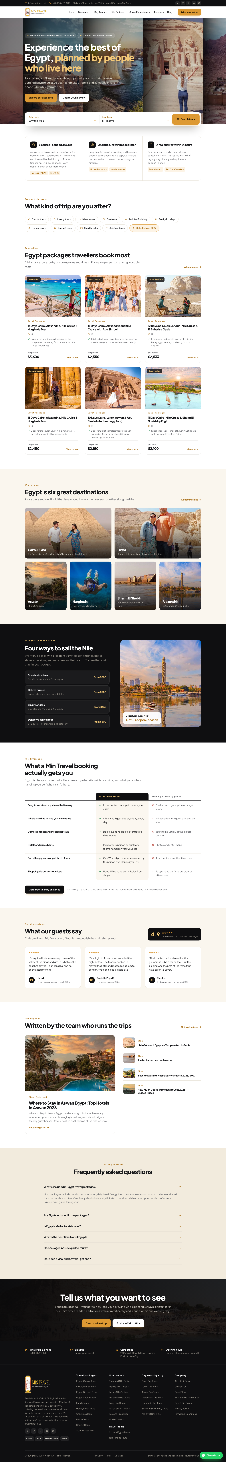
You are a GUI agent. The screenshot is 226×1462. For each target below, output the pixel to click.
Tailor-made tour (189, 12)
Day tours (112, 219)
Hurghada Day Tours (152, 1403)
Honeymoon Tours (85, 1408)
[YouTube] (194, 3)
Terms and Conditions (186, 1413)
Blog (169, 12)
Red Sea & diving (138, 219)
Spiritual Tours (83, 1424)
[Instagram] (183, 3)
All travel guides (189, 1027)
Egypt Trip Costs (183, 1403)
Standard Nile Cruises (120, 1381)
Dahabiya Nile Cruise (119, 1397)
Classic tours (39, 219)
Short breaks (91, 228)
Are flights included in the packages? (66, 1215)
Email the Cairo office (128, 1323)
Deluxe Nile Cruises (119, 1386)
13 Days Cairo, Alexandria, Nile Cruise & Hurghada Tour (53, 419)
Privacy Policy (182, 1408)
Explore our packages (41, 97)
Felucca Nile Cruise (119, 1413)
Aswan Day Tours (150, 1392)
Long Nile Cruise (117, 1403)
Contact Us (180, 1386)
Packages (83, 12)
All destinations (189, 499)
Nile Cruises (117, 12)
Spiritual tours (117, 228)
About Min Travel (183, 1381)
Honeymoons (39, 228)
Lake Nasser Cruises (119, 1408)
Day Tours (99, 12)
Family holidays (167, 219)
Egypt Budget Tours (86, 1392)
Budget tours (65, 228)
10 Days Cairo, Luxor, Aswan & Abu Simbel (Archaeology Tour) (110, 419)
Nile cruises (88, 219)
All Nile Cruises (116, 1419)
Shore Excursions (138, 12)
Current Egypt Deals (119, 1432)
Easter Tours (82, 1419)
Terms (108, 1455)
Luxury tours (64, 219)
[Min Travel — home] (36, 12)
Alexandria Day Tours (152, 1397)
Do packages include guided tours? (66, 1248)
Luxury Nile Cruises (118, 1392)
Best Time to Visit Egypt (187, 1397)
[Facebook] (177, 3)
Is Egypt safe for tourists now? (62, 1226)
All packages (191, 267)
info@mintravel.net (37, 3)
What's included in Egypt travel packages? (70, 1187)
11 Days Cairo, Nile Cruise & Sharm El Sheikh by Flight (171, 419)
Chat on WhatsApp (96, 1323)
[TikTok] (188, 3)
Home (71, 12)
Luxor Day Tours (150, 1386)
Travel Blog (180, 1392)
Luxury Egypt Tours (86, 1386)
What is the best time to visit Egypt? (65, 1237)
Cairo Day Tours (149, 1381)
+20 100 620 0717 (61, 3)
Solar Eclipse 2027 (146, 228)
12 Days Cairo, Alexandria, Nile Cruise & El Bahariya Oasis (173, 327)
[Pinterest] (199, 3)
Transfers (159, 12)
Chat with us (213, 1455)
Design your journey (74, 97)
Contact (119, 1455)
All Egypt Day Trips (151, 1413)
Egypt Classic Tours (86, 1381)
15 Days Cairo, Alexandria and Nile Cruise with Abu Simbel (109, 327)
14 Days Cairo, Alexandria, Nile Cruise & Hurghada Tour (53, 327)
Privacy (99, 1455)
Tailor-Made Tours (118, 1437)
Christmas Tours (84, 1413)
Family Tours (82, 1403)
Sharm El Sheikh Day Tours (155, 1408)
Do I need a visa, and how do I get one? (67, 1258)
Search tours (188, 119)
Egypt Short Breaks (86, 1397)
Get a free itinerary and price (44, 889)
